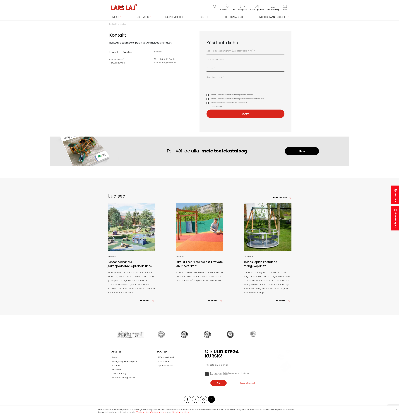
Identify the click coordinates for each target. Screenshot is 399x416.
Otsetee (116, 351)
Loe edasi (144, 300)
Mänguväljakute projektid (125, 361)
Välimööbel (164, 361)
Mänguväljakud (166, 357)
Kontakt (395, 197)
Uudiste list (280, 197)
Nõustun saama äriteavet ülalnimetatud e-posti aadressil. (229, 104)
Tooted (204, 17)
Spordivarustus (165, 365)
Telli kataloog (234, 17)
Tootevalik (142, 17)
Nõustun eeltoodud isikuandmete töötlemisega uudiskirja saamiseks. (232, 95)
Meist (115, 17)
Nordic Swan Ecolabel (273, 17)
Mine (302, 151)
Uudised (116, 369)
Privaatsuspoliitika (216, 106)
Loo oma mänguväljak (123, 377)
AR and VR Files (174, 17)
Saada (245, 113)
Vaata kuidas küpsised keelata (151, 412)
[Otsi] (214, 6)
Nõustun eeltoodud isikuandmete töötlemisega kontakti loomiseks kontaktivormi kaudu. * (238, 99)
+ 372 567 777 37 (166, 58)
